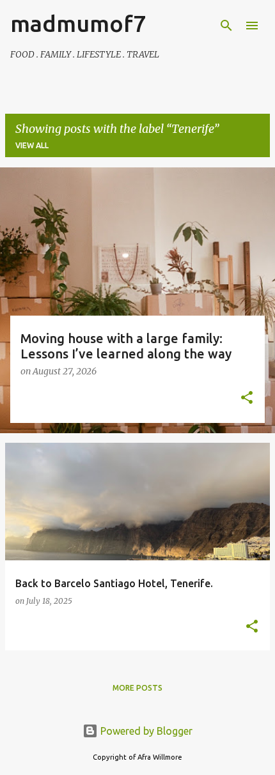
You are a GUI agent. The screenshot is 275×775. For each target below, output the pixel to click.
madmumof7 (78, 23)
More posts (137, 688)
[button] (247, 399)
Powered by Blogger (145, 731)
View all (32, 145)
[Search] (226, 25)
